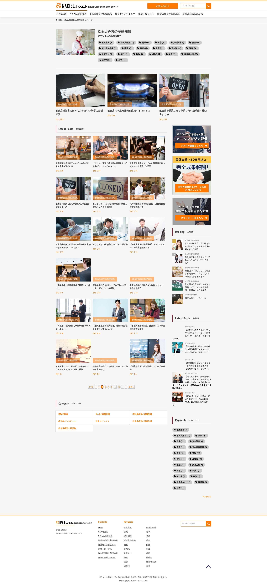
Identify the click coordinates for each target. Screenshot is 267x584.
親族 (126, 557)
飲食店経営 (151, 527)
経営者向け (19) (191, 54)
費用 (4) (127, 48)
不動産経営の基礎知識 (100, 13)
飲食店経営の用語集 (193, 13)
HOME (60, 20)
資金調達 (128, 536)
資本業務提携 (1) (109, 48)
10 (119, 387)
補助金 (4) (156, 54)
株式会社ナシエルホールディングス (69, 534)
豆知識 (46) (176, 48)
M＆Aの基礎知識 (78, 13)
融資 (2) (172, 54)
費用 (148, 540)
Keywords (207, 496)
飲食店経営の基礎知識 (168, 13)
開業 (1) (145, 42)
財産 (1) (159, 48)
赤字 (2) (161, 42)
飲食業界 (128, 527)
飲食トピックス (146, 13)
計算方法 (128, 553)
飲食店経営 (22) (127, 42)
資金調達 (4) (178, 42)
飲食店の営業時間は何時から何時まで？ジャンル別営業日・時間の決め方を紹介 (197, 287)
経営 (148, 566)
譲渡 (148, 549)
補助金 (149, 557)
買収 (126, 545)
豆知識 (127, 549)
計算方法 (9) (107, 54)
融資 (126, 562)
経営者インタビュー (125, 13)
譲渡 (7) (192, 48)
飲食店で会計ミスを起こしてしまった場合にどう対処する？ (197, 260)
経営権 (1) (106, 60)
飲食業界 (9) (107, 42)
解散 (148, 553)
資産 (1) (195, 42)
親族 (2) (139, 54)
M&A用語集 (61, 13)
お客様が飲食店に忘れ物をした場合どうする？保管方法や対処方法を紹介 (197, 246)
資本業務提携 (130, 540)
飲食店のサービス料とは (195, 298)
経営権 (127, 566)
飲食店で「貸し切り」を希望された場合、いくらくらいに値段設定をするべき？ (197, 274)
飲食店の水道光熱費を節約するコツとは (128, 110)
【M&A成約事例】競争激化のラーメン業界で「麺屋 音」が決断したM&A (191, 382)
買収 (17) (144, 48)
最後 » (131, 387)
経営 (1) (121, 60)
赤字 (148, 532)
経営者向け (151, 562)
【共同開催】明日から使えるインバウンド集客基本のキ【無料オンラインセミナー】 (197, 366)
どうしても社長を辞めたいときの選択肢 (110, 244)
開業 (126, 532)
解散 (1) (123, 54)
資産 (148, 536)
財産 (148, 545)
